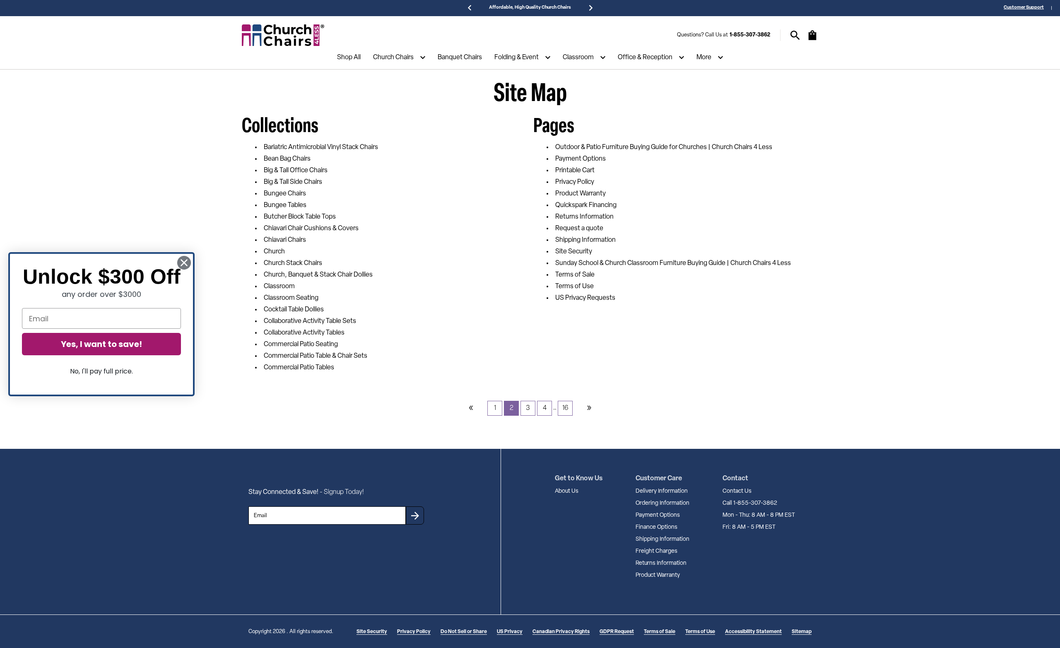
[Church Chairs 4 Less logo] (283, 35)
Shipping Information (585, 240)
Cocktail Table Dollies (294, 309)
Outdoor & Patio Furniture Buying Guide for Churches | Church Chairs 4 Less (663, 147)
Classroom (578, 57)
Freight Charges (656, 551)
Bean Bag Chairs (287, 159)
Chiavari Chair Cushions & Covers (311, 228)
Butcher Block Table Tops (300, 217)
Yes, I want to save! (101, 344)
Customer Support (1024, 7)
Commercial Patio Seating (301, 344)
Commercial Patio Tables (299, 367)
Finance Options (656, 527)
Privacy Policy (574, 182)
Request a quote (579, 228)
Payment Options (580, 159)
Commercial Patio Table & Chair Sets (315, 356)
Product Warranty (580, 193)
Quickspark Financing (586, 205)
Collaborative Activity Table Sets (310, 321)
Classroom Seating (291, 298)
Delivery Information (662, 491)
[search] (795, 35)
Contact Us (737, 491)
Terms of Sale (575, 275)
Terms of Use (574, 286)
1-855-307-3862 (750, 35)
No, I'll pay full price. (101, 371)
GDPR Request (617, 631)
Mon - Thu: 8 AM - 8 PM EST (759, 515)
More (703, 57)
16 (565, 408)
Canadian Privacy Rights (561, 631)
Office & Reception (645, 57)
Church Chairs (393, 57)
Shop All (349, 57)
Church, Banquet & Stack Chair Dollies (318, 275)
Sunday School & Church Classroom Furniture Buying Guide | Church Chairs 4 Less (673, 263)
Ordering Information (662, 503)
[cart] (812, 39)
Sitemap (802, 631)
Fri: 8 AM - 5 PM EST (749, 527)
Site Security (573, 251)
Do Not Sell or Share (464, 631)
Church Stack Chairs (293, 263)
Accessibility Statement (753, 631)
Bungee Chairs (285, 193)
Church (274, 251)
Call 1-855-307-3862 (750, 503)
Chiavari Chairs (285, 240)
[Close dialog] (184, 262)
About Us (566, 491)
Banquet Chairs (460, 57)
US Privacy (510, 631)
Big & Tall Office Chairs (296, 170)
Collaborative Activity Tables (304, 333)
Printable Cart (575, 170)
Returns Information (584, 217)
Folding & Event (516, 57)
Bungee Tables (285, 205)
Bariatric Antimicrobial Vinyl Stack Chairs (321, 147)
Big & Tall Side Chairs (293, 182)
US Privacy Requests (585, 298)
